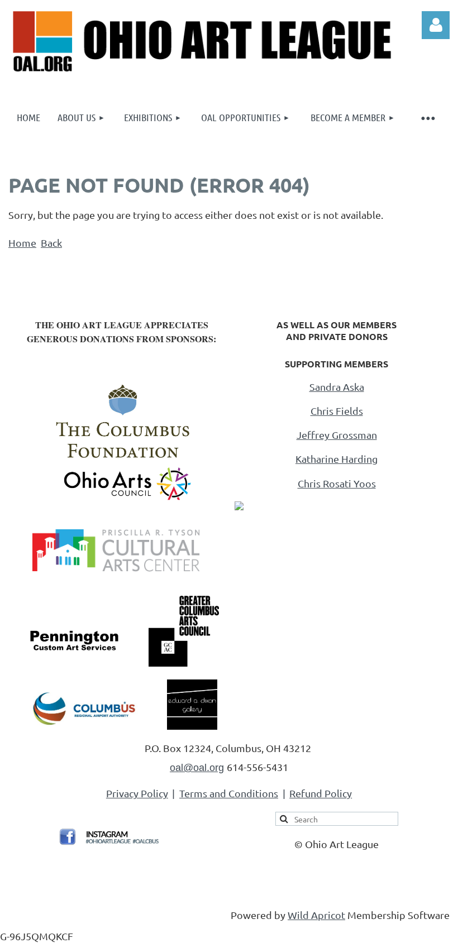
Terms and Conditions (228, 793)
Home (22, 242)
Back (51, 242)
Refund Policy (320, 793)
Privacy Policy (137, 793)
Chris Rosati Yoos (337, 483)
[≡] (427, 117)
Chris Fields (337, 411)
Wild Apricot (316, 915)
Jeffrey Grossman (337, 435)
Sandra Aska (336, 386)
